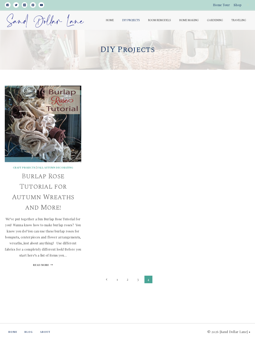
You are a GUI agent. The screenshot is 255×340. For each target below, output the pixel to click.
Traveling (238, 20)
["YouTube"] (41, 5)
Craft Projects (24, 167)
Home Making (189, 20)
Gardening (215, 20)
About (45, 331)
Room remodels (159, 20)
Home (110, 20)
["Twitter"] (16, 5)
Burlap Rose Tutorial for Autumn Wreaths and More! (43, 192)
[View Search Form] (247, 5)
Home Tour (221, 5)
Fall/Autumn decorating (55, 167)
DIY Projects (131, 20)
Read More (43, 265)
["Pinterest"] (33, 5)
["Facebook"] (8, 5)
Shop (237, 5)
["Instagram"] (24, 5)
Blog (29, 331)
